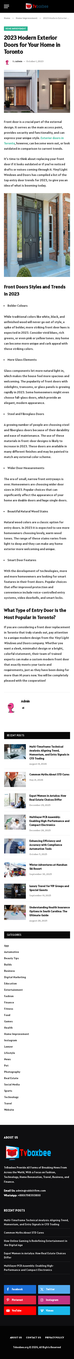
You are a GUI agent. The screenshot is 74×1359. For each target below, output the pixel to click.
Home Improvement (16, 28)
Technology (11, 1097)
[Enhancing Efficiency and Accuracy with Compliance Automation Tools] (15, 845)
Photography (12, 1072)
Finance (9, 1002)
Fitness (8, 1008)
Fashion (9, 996)
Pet (6, 1065)
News (7, 1059)
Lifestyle (9, 1053)
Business (9, 971)
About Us (16, 1337)
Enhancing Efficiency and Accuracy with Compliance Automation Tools (45, 845)
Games (8, 1021)
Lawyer (8, 1046)
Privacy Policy (54, 1337)
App (6, 945)
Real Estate (11, 1078)
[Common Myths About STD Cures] (15, 779)
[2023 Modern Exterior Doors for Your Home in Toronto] (37, 91)
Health (8, 1027)
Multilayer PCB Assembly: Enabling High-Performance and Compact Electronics (49, 821)
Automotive (11, 952)
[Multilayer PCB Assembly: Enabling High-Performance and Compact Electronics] (15, 822)
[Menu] (6, 6)
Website (9, 1109)
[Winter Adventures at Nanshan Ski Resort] (15, 869)
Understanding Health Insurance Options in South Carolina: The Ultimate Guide (49, 911)
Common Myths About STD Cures (49, 774)
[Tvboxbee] (37, 6)
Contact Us (33, 1337)
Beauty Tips (11, 958)
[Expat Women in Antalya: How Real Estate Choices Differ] (15, 800)
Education (10, 983)
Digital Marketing (15, 977)
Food (7, 1015)
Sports (8, 1091)
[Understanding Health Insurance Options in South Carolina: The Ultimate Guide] (15, 912)
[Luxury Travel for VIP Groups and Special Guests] (15, 891)
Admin (18, 61)
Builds (8, 964)
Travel (8, 1103)
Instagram (10, 1040)
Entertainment (13, 990)
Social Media (12, 1084)
